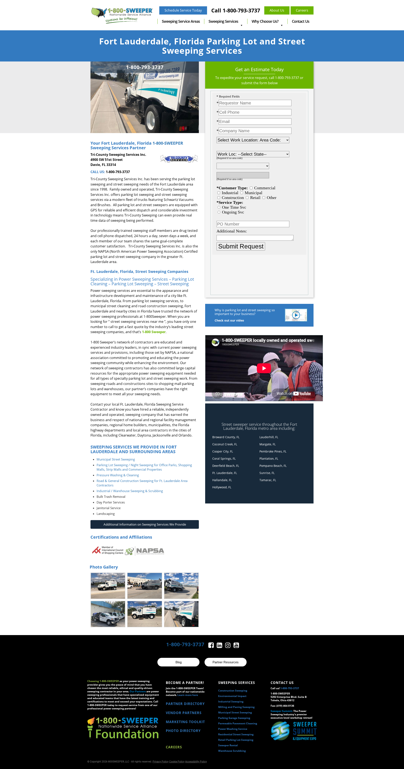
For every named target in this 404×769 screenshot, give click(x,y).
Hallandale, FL (222, 480)
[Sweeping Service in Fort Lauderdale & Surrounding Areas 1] (107, 586)
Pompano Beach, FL (273, 466)
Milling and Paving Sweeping (236, 707)
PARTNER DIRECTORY (185, 703)
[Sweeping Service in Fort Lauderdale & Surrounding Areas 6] (181, 614)
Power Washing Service (232, 729)
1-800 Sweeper (154, 332)
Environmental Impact (232, 696)
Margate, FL (267, 444)
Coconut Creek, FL (224, 444)
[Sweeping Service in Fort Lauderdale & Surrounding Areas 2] (144, 586)
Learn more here (187, 695)
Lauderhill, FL (268, 437)
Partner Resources (226, 662)
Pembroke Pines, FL (272, 451)
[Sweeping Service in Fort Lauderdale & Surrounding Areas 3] (181, 586)
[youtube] (236, 646)
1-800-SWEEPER (167, 143)
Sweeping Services (223, 21)
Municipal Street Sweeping (116, 459)
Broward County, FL (225, 437)
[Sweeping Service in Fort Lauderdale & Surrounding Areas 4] (107, 614)
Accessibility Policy (196, 761)
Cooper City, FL (222, 451)
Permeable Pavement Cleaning (237, 723)
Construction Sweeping (232, 690)
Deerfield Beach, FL (225, 466)
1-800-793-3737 (118, 172)
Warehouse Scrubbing (232, 751)
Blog (178, 662)
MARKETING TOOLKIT (185, 722)
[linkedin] (220, 646)
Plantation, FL (268, 459)
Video (296, 315)
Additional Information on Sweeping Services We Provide (145, 524)
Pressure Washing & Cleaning (118, 475)
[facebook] (211, 646)
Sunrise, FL (267, 473)
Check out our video (229, 320)
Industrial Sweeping (230, 701)
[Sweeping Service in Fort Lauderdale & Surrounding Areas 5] (144, 614)
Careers (174, 747)
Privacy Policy (161, 761)
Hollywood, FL (221, 487)
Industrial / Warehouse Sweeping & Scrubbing (130, 491)
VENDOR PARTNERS (184, 712)
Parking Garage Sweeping (234, 718)
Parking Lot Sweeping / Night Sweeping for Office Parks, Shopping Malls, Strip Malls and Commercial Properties (144, 467)
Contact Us (300, 21)
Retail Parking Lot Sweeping (235, 740)
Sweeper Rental (228, 745)
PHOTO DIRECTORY (183, 730)
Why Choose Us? (265, 21)
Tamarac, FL (267, 480)
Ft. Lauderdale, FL (224, 473)
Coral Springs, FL (224, 459)
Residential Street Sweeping (236, 734)
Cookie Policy (177, 761)
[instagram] (228, 646)
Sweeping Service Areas (181, 21)
